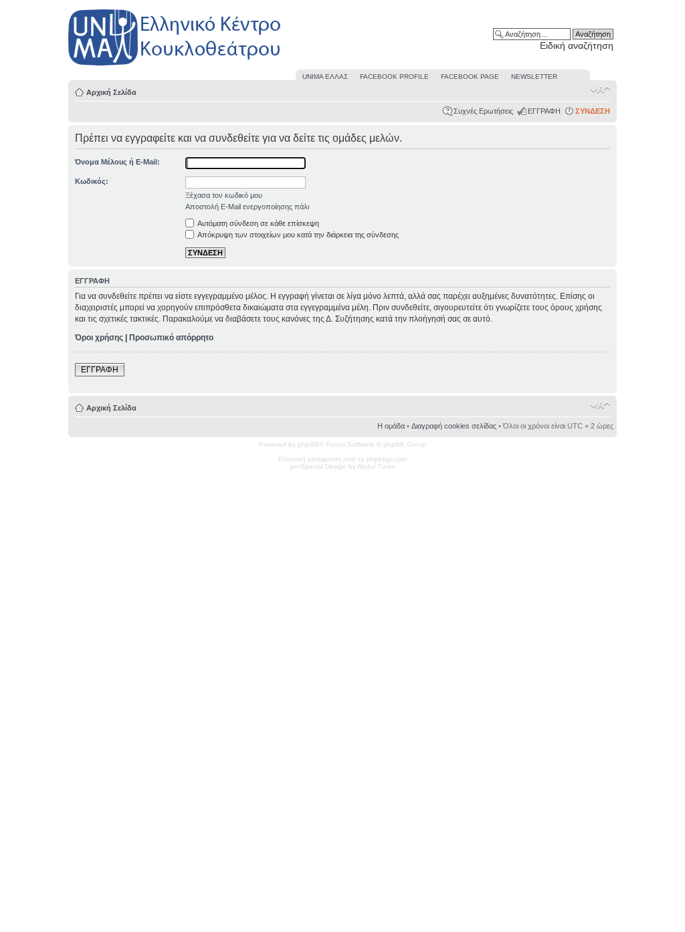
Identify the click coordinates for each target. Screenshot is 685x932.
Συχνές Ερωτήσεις (483, 111)
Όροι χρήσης (99, 337)
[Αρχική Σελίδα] (175, 66)
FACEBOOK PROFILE (394, 76)
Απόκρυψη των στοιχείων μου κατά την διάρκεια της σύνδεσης (297, 235)
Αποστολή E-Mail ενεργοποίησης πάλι (247, 207)
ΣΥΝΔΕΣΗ (592, 111)
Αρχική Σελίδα (111, 92)
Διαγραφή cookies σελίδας (453, 426)
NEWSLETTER (534, 76)
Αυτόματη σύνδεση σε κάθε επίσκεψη (257, 223)
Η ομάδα (391, 426)
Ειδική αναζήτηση (576, 45)
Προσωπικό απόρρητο (171, 337)
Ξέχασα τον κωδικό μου (223, 195)
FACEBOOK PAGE (470, 76)
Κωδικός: (91, 181)
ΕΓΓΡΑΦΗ (544, 111)
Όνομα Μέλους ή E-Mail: (117, 162)
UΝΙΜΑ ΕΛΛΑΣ (325, 76)
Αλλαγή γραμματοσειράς (600, 90)
